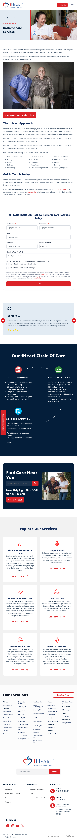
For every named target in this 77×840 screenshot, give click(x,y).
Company (8, 802)
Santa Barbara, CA (37, 722)
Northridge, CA (22, 732)
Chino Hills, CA (7, 721)
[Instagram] (12, 825)
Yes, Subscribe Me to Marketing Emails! (23, 264)
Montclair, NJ (66, 710)
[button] (72, 5)
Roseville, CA (37, 710)
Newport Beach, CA (23, 728)
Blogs (31, 794)
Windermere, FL (53, 715)
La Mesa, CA (22, 721)
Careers (8, 798)
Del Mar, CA (6, 731)
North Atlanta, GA (53, 721)
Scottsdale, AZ (7, 705)
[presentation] (3, 320)
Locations (8, 790)
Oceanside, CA (22, 735)
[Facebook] (7, 825)
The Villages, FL (52, 711)
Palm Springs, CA (23, 739)
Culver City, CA (7, 727)
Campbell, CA (7, 718)
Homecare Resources (36, 790)
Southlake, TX (66, 716)
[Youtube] (17, 825)
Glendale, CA (22, 707)
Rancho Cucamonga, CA (38, 706)
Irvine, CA (21, 715)
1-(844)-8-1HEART (62, 791)
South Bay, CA (37, 726)
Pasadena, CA (37, 702)
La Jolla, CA (21, 718)
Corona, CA (6, 724)
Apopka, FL (51, 705)
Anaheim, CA (7, 711)
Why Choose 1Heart (12, 794)
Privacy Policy (45, 274)
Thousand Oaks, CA (38, 736)
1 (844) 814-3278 (62, 189)
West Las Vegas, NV (67, 702)
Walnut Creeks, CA (37, 741)
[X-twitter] (22, 825)
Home (5, 18)
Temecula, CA (37, 732)
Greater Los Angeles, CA (21, 702)
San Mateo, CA (37, 718)
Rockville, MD (52, 727)
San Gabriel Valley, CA (38, 714)
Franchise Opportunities (38, 798)
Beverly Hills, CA (8, 715)
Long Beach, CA (23, 724)
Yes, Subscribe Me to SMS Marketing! (22, 268)
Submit (38, 284)
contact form (32, 192)
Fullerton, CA (7, 734)
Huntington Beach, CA (21, 710)
